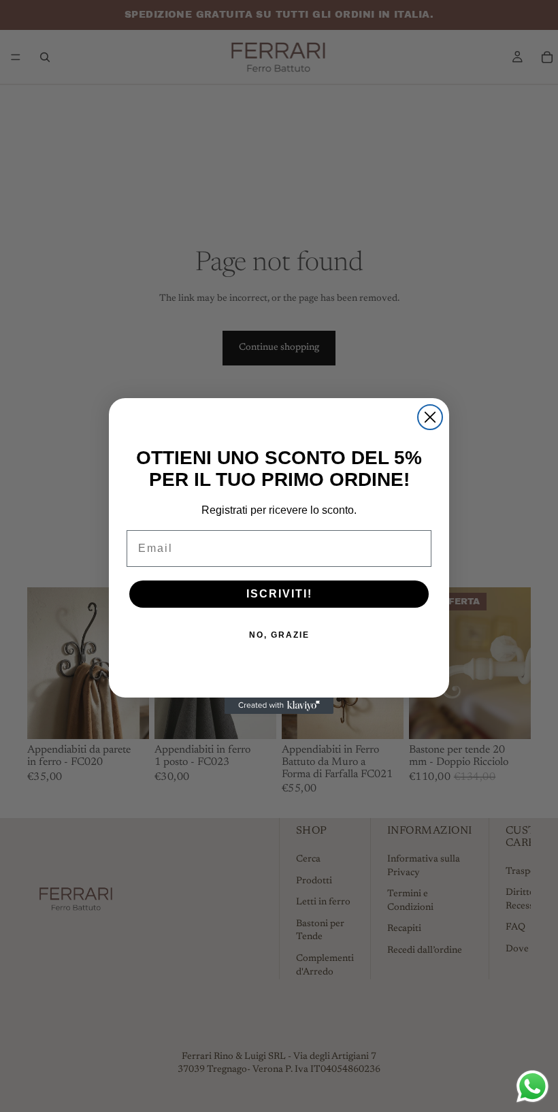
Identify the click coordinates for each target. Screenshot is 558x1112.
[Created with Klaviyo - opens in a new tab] (279, 706)
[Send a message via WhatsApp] (532, 1086)
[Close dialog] (430, 417)
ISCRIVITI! (279, 594)
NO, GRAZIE (279, 635)
